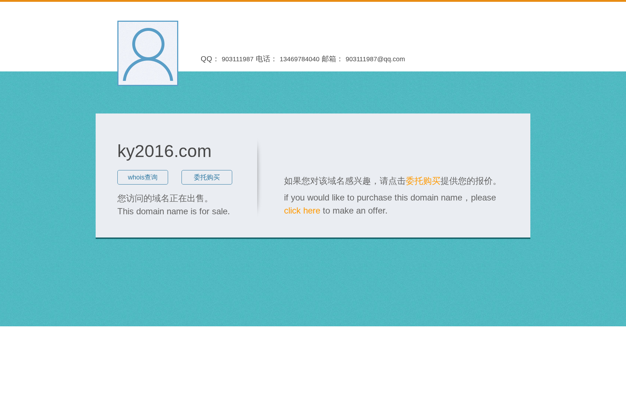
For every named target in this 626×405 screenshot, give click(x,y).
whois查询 (143, 177)
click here (302, 210)
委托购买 (207, 177)
